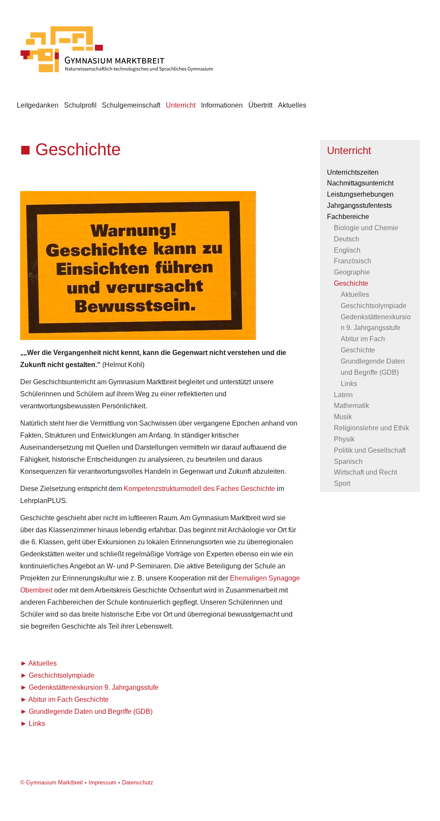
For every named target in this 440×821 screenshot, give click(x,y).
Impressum (102, 782)
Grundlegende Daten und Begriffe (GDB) (91, 711)
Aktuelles (292, 105)
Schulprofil (80, 105)
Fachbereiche (348, 216)
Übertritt (260, 105)
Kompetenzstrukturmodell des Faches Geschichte (199, 488)
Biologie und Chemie (366, 227)
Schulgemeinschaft (131, 105)
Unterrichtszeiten (353, 172)
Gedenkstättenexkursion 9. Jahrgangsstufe (94, 687)
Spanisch (348, 461)
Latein (343, 394)
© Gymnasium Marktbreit (51, 782)
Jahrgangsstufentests (359, 205)
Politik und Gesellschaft (370, 450)
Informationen (222, 105)
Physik (344, 439)
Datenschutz (137, 782)
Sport (342, 483)
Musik (343, 416)
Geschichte (351, 283)
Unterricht (181, 105)
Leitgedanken (37, 105)
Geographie (352, 272)
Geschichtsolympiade (62, 675)
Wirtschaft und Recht (365, 472)
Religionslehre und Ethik (371, 428)
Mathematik (351, 405)
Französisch (352, 261)
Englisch (347, 250)
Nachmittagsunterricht (360, 183)
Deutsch (346, 239)
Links (37, 723)
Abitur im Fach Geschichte (68, 699)
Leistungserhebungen (360, 194)
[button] (249, 199)
